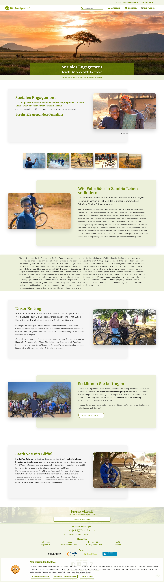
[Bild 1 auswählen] (121, 133)
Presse (118, 545)
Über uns (46, 542)
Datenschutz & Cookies (69, 545)
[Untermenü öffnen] (158, 8)
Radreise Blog (94, 542)
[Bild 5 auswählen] (127, 133)
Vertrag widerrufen (94, 545)
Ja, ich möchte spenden (91, 415)
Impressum (45, 545)
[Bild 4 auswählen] (126, 133)
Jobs (70, 542)
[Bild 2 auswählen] (123, 133)
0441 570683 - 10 (82, 530)
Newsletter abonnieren (82, 519)
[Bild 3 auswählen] (124, 133)
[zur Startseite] (15, 8)
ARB (118, 542)
